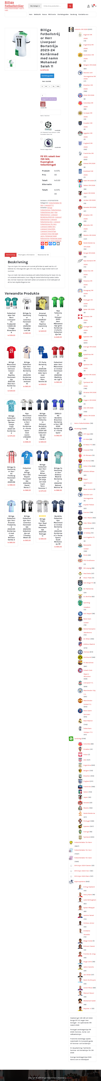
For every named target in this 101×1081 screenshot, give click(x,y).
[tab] (11, 255)
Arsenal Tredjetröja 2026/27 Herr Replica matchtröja (42, 320)
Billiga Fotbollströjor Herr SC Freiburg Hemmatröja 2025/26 (11, 474)
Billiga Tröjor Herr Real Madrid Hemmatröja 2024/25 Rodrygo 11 (42, 527)
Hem (30, 14)
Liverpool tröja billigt (48, 231)
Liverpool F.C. (49, 205)
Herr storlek (46, 81)
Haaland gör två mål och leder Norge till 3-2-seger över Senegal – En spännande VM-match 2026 (81, 1021)
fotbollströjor (56, 210)
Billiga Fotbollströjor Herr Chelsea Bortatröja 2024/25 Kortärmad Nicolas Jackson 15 (27, 373)
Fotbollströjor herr (47, 212)
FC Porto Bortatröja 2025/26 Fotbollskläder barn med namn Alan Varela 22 (42, 372)
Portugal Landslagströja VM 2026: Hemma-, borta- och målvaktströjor (80, 1032)
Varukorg (73, 14)
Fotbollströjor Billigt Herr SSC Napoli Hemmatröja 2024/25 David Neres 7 (27, 477)
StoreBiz (70, 1078)
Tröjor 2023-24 (56, 241)
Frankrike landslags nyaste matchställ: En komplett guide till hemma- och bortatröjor (81, 1041)
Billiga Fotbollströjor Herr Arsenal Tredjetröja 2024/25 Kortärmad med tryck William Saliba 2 (11, 528)
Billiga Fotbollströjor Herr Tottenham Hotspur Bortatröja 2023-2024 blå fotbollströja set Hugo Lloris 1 (42, 426)
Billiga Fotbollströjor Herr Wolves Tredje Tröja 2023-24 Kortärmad (11, 424)
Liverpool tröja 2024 (47, 229)
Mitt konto (52, 14)
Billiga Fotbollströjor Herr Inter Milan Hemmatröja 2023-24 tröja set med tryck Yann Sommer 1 (42, 476)
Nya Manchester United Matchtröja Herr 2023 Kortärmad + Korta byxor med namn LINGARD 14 (27, 426)
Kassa (44, 14)
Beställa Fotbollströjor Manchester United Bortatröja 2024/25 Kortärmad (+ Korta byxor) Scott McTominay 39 (58, 530)
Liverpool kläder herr (47, 227)
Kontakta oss (83, 14)
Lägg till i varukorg (49, 99)
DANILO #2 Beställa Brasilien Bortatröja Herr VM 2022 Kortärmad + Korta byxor (58, 423)
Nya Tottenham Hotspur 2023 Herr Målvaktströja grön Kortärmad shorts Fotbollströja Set (58, 322)
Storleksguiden (63, 14)
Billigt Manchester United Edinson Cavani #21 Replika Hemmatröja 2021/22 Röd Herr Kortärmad (11, 375)
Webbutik (37, 14)
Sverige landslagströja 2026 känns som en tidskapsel (80, 1058)
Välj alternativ (13, 312)
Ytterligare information (26, 255)
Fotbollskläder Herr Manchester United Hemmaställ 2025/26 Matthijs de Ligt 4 (58, 371)
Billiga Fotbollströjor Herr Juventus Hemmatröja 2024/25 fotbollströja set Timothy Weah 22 (27, 527)
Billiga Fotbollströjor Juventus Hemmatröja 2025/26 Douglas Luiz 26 (27, 321)
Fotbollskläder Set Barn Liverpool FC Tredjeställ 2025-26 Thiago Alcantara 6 (11, 323)
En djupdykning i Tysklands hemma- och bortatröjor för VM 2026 (82, 1050)
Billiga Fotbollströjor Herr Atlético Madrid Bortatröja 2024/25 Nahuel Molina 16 (58, 477)
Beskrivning (10, 255)
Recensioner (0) (43, 255)
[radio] (42, 86)
